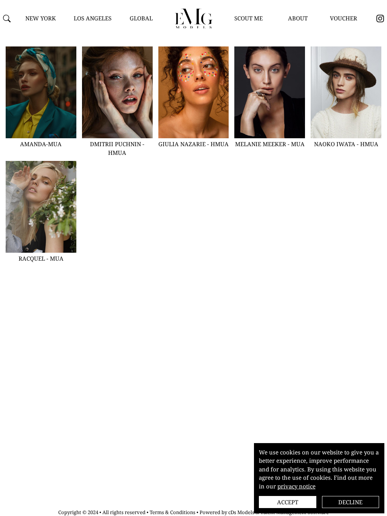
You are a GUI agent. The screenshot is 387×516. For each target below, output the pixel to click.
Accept (287, 502)
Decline (350, 502)
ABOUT (298, 18)
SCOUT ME (248, 18)
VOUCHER (343, 18)
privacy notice (296, 486)
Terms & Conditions (172, 512)
